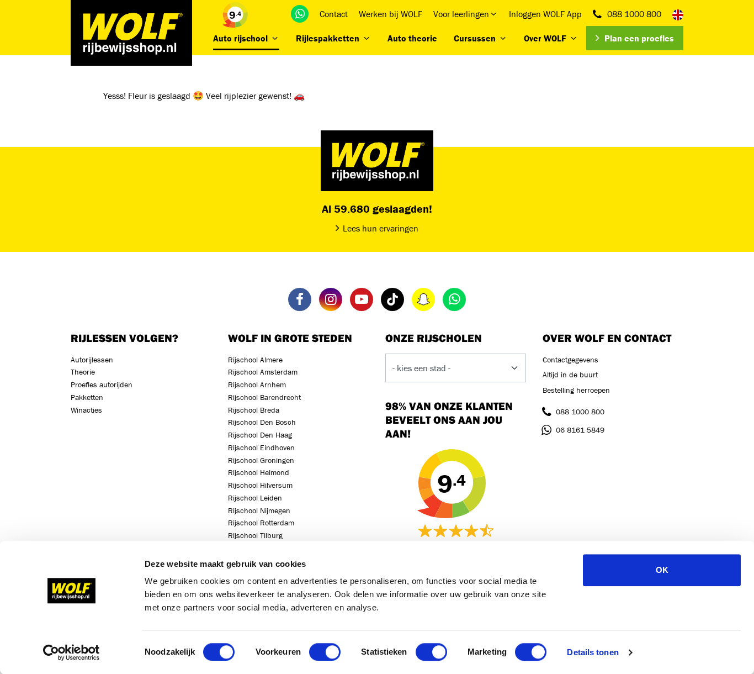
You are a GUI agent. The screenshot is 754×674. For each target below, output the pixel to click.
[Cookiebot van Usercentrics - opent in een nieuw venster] (71, 652)
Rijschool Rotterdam (261, 523)
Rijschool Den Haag (260, 435)
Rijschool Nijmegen (259, 510)
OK (662, 570)
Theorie (83, 372)
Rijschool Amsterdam (263, 372)
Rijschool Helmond (258, 472)
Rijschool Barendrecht (264, 397)
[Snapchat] (423, 299)
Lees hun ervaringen (380, 228)
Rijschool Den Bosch (262, 422)
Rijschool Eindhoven (261, 447)
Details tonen (592, 652)
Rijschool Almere (255, 360)
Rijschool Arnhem (257, 384)
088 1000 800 (634, 13)
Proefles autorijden (101, 384)
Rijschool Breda (253, 410)
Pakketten (87, 397)
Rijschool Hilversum (260, 485)
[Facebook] (299, 299)
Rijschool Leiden (255, 498)
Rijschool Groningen (261, 460)
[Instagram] (330, 299)
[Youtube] (361, 299)
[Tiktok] (392, 299)
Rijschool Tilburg (255, 535)
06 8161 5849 (580, 430)
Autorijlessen (92, 360)
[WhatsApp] (300, 14)
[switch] (325, 652)
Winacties (86, 410)
